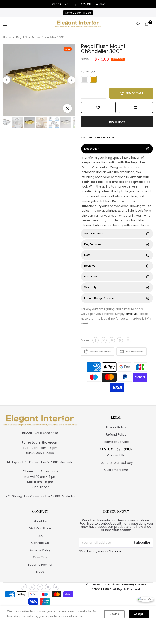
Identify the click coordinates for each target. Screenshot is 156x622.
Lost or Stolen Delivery (116, 462)
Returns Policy (40, 550)
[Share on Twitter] (104, 340)
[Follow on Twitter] (32, 587)
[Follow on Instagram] (40, 587)
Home (7, 37)
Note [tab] (87, 255)
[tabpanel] (117, 192)
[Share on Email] (128, 340)
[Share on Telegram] (120, 340)
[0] (146, 24)
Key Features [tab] (92, 244)
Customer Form (116, 470)
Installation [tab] (91, 276)
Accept (138, 614)
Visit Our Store (40, 528)
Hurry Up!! (99, 4)
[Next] (71, 80)
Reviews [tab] (89, 266)
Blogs (40, 571)
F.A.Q (40, 536)
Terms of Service (116, 442)
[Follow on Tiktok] (56, 587)
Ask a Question (134, 351)
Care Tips (40, 557)
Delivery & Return (100, 351)
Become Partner (40, 564)
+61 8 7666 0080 (46, 433)
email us (131, 314)
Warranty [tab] (90, 287)
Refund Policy (116, 434)
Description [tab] (91, 149)
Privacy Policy (116, 427)
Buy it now (117, 122)
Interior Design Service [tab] (99, 298)
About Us (40, 521)
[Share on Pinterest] (112, 340)
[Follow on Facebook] (24, 587)
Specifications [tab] (93, 233)
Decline (114, 614)
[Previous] (6, 80)
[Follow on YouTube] (48, 587)
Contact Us (116, 455)
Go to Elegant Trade (78, 12)
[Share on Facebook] (95, 340)
